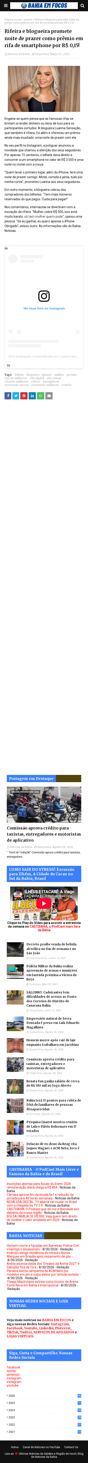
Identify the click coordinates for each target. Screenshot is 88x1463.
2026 (45, 1395)
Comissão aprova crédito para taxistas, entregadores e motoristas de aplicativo (44, 834)
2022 (45, 1424)
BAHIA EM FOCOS (56, 1320)
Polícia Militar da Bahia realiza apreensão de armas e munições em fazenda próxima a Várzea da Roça (51, 972)
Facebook (15, 1328)
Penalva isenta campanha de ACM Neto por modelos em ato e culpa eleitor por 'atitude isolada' (43, 1272)
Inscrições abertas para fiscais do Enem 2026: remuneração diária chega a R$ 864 (39, 1185)
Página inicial (13, 19)
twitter (11, 1371)
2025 (45, 1403)
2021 (45, 1431)
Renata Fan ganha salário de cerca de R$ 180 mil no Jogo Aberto (52, 1083)
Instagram (60, 1324)
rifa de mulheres (16, 378)
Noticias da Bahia (19, 54)
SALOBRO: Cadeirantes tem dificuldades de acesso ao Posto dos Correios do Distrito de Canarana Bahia (51, 999)
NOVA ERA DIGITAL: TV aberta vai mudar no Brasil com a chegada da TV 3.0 (42, 1203)
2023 (45, 1417)
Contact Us (71, 1447)
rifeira (35, 381)
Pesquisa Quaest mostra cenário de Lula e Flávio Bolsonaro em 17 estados (51, 1126)
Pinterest (63, 1328)
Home (15, 1447)
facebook (13, 1367)
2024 (45, 1410)
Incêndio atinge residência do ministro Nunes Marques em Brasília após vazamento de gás (39, 1254)
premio (72, 374)
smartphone (51, 381)
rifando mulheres (16, 381)
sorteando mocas (16, 385)
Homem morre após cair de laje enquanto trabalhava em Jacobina (52, 1042)
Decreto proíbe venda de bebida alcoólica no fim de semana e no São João (51, 948)
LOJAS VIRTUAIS (20, 1336)
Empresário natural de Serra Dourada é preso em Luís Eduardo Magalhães (52, 1023)
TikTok (12, 1332)
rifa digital (37, 378)
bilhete (19, 374)
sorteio (27, 19)
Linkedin (46, 1328)
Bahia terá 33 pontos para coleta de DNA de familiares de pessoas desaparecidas (53, 1105)
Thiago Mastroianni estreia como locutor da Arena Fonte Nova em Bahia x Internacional (42, 1283)
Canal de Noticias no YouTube (41, 1447)
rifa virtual (54, 378)
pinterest (13, 1374)
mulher (59, 374)
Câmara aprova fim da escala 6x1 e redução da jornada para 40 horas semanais (40, 1196)
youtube (13, 1385)
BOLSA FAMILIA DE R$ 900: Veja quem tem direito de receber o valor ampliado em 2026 (42, 1218)
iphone (47, 374)
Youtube (30, 1328)
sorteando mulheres (45, 385)
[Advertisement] (44, 590)
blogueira (33, 374)
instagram (14, 1378)
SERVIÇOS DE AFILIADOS (53, 1332)
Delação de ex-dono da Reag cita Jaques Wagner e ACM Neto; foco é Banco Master (52, 1148)
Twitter (26, 1332)
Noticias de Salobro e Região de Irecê (52, 1453)
